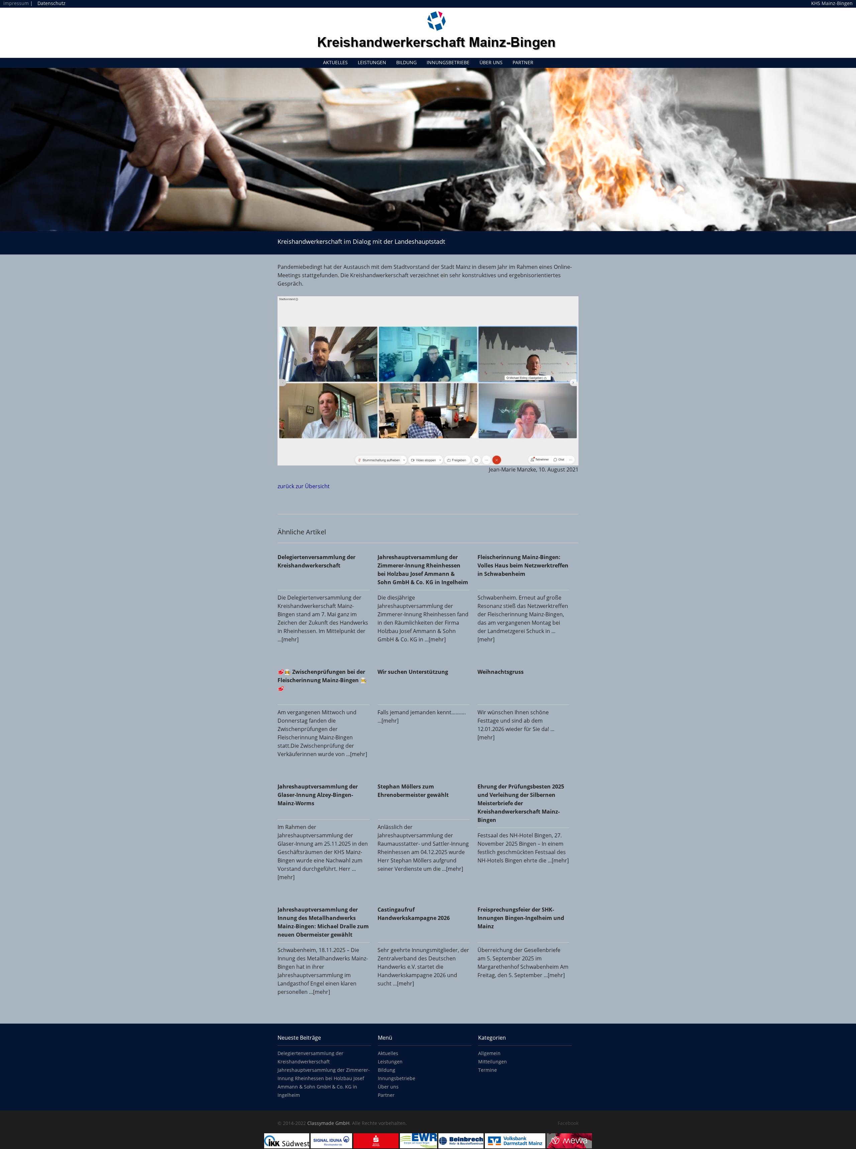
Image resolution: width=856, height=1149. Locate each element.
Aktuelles (335, 62)
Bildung (406, 62)
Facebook (568, 1123)
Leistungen (372, 62)
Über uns (491, 62)
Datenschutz (51, 3)
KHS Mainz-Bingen (832, 3)
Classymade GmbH (328, 1123)
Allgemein (489, 1053)
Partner (523, 62)
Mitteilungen (492, 1061)
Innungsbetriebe (448, 62)
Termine (487, 1070)
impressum (16, 3)
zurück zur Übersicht (304, 486)
